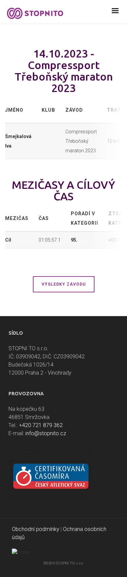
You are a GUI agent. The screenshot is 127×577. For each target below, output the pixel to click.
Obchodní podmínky (35, 529)
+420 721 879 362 (41, 425)
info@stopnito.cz (45, 433)
